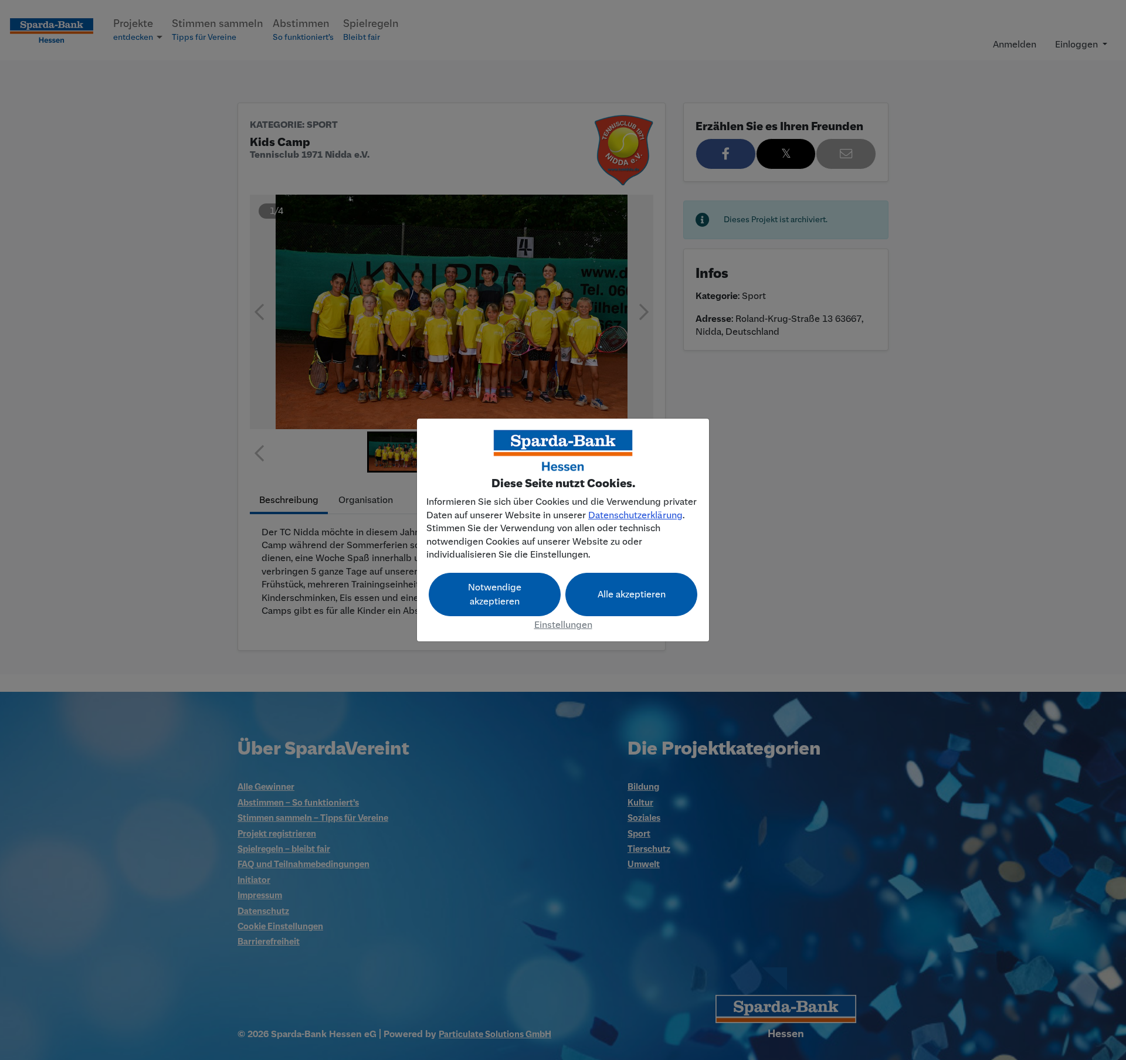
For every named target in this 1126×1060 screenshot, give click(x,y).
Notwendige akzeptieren (494, 594)
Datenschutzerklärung (635, 515)
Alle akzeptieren (632, 594)
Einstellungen (563, 625)
